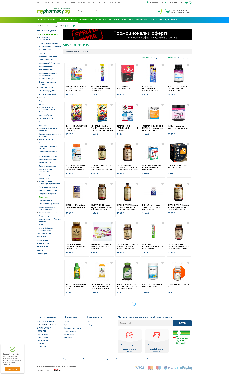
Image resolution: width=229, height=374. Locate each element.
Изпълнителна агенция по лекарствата (98, 359)
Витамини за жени (46, 66)
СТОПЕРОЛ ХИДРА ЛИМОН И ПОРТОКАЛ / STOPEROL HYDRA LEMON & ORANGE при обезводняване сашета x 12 (153, 128)
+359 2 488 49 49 (156, 2)
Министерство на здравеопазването (130, 359)
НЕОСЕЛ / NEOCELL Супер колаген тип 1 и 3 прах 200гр (178, 127)
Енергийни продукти (47, 91)
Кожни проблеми (45, 115)
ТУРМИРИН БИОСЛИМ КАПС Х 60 (178, 285)
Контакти (118, 2)
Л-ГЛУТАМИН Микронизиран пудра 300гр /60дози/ (152, 285)
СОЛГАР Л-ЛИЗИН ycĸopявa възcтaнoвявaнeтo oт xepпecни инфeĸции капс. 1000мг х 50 (102, 207)
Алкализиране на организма (50, 46)
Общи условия (69, 2)
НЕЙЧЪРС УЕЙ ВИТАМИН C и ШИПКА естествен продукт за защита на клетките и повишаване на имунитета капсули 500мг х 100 (127, 286)
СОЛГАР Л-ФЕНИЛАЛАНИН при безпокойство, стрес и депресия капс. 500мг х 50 (127, 246)
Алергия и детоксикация (48, 43)
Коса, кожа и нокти (46, 118)
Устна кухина (44, 216)
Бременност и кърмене (48, 56)
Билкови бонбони (46, 60)
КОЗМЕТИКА (42, 237)
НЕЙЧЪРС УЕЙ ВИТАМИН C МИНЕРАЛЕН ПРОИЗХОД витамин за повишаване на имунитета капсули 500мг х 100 (100, 286)
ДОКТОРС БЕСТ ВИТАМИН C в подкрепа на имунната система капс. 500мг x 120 (76, 167)
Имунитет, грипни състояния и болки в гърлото (47, 109)
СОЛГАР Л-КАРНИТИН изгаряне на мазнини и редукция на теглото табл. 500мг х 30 (179, 207)
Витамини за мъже (46, 70)
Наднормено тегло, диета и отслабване (50, 135)
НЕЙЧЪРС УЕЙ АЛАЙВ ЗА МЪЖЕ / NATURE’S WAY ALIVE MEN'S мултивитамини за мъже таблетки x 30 (102, 128)
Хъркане (42, 225)
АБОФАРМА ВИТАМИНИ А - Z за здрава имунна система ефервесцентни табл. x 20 (101, 88)
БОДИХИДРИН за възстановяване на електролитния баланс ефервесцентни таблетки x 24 (152, 88)
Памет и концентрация (48, 159)
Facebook (90, 322)
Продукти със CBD (46, 178)
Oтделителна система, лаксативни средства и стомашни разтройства (48, 154)
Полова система (45, 163)
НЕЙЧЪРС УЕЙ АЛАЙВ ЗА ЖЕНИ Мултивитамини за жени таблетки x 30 (76, 128)
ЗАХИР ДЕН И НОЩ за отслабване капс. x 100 (125, 87)
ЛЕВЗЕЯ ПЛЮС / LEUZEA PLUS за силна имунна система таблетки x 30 (101, 246)
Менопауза (43, 125)
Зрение (41, 104)
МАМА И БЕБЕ (42, 240)
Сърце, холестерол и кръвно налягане (47, 208)
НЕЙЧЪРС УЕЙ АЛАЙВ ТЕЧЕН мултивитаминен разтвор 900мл (76, 286)
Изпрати (182, 323)
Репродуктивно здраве (48, 190)
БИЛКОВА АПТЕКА (45, 233)
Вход (189, 25)
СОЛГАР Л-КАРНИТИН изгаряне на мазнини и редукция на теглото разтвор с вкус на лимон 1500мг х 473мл (127, 207)
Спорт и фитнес (45, 197)
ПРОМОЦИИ (42, 254)
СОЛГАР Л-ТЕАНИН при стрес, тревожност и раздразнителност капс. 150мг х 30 (102, 167)
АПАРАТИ (41, 250)
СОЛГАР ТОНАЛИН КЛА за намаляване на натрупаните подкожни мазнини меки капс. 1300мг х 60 (127, 167)
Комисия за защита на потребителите (162, 359)
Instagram (91, 325)
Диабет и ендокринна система (47, 83)
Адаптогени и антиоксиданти (45, 38)
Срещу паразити (45, 200)
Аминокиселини (45, 50)
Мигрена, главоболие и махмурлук (48, 129)
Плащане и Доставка (52, 2)
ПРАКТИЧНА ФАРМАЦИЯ (85, 2)
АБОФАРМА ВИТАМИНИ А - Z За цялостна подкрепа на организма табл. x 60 (76, 88)
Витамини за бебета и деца (49, 63)
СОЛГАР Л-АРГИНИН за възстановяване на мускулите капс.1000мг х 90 (76, 246)
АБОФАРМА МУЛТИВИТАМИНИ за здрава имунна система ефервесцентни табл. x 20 (152, 247)
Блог (66, 325)
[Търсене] (158, 11)
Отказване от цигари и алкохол (48, 147)
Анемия (42, 53)
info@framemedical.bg (175, 2)
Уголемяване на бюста (48, 212)
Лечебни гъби (44, 122)
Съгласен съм (12, 369)
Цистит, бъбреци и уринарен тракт (46, 229)
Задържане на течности (48, 101)
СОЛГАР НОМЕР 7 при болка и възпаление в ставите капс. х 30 (76, 207)
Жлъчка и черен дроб (47, 94)
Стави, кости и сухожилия (49, 204)
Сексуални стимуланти (48, 194)
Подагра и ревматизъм (48, 166)
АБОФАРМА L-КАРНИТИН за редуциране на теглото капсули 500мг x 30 (152, 167)
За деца (42, 97)
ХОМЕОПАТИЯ (43, 243)
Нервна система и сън (47, 139)
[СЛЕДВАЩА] (134, 304)
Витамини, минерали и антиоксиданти (48, 74)
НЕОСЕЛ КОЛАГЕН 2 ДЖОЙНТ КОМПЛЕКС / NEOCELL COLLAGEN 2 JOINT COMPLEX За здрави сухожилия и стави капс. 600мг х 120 (178, 88)
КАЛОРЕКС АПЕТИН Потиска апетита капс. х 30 (177, 166)
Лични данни (69, 334)
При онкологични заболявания (45, 170)
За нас (39, 2)
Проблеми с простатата (48, 175)
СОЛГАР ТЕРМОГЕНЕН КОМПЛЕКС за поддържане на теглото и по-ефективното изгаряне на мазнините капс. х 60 (178, 247)
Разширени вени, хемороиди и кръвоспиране (50, 182)
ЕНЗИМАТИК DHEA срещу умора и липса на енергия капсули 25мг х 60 (151, 207)
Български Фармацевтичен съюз (67, 359)
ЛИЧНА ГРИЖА (43, 247)
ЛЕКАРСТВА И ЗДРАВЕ (46, 31)
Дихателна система (46, 87)
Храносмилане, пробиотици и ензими (50, 220)
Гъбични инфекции (46, 78)
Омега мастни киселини (48, 143)
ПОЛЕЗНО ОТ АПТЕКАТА (104, 2)
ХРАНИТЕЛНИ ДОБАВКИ (47, 34)
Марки (174, 20)
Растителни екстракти (48, 187)
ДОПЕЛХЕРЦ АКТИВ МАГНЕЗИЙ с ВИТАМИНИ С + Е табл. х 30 (127, 128)
